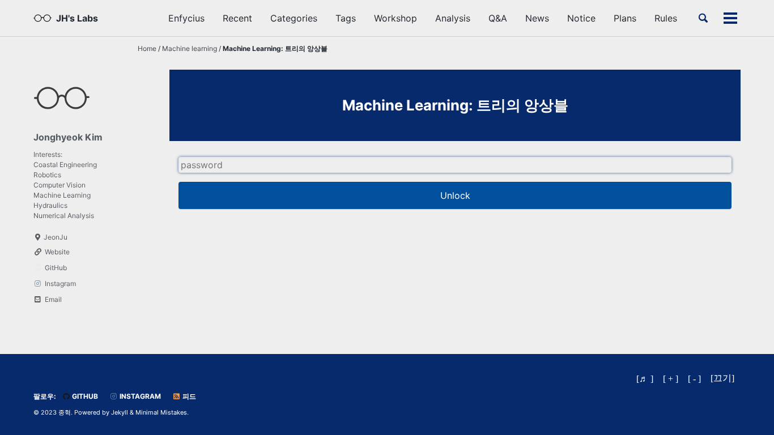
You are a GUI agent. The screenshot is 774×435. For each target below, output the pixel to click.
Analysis (452, 18)
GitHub (84, 396)
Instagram (139, 396)
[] (722, 378)
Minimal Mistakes (161, 412)
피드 (188, 396)
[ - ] (694, 378)
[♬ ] (644, 378)
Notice (581, 18)
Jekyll (119, 412)
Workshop (395, 18)
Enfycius (186, 18)
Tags (345, 18)
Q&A (497, 18)
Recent (237, 18)
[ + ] (670, 378)
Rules (665, 18)
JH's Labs (77, 18)
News (537, 18)
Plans (625, 18)
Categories (293, 18)
